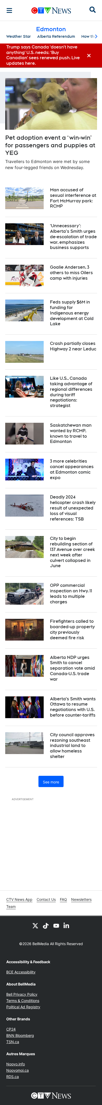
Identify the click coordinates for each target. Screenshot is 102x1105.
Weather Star (18, 36)
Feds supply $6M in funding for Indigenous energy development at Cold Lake (72, 313)
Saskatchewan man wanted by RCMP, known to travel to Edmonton (71, 433)
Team (11, 906)
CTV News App (19, 899)
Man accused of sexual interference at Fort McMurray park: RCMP (73, 198)
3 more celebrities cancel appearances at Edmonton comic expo (72, 469)
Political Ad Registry (23, 1007)
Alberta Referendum (56, 36)
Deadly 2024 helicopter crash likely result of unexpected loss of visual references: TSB (72, 508)
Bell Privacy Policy (21, 994)
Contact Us (46, 899)
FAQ (63, 899)
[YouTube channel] (56, 925)
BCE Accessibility (21, 972)
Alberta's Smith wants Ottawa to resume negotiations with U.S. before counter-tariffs (73, 707)
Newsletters (81, 899)
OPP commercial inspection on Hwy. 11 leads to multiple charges (71, 593)
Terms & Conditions (22, 1000)
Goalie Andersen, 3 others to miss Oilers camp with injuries (71, 273)
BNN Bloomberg (20, 1035)
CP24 (11, 1029)
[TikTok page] (46, 925)
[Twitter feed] (35, 925)
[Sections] (9, 10)
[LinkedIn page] (67, 925)
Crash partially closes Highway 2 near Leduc (73, 346)
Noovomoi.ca (17, 1070)
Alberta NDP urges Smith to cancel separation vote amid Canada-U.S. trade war (72, 668)
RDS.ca (12, 1076)
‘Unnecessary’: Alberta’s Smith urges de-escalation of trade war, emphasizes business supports (73, 236)
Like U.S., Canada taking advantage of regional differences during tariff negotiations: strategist (71, 392)
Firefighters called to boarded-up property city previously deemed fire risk (72, 629)
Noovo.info (15, 1064)
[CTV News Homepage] (51, 10)
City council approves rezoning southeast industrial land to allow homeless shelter (72, 745)
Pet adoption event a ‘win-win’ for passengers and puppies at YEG (50, 145)
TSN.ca (12, 1041)
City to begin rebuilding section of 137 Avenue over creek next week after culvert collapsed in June (72, 552)
